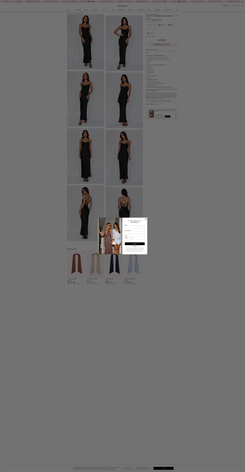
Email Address (128, 230)
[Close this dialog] (145, 219)
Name (126, 225)
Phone (126, 235)
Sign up (135, 243)
